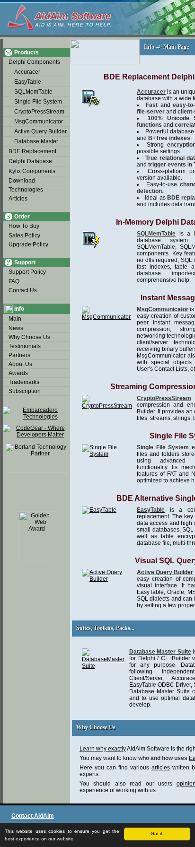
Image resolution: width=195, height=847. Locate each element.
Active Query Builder (40, 131)
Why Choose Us (29, 337)
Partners (19, 355)
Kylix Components (32, 171)
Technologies (26, 189)
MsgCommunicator (38, 121)
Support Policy (27, 272)
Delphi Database (30, 161)
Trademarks (24, 382)
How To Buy (24, 226)
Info (19, 309)
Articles (18, 198)
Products (26, 52)
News (16, 328)
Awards (18, 373)
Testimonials (25, 346)
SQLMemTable (33, 91)
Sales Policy (24, 235)
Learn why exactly (103, 748)
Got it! (157, 833)
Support (24, 262)
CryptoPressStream (39, 111)
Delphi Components (34, 62)
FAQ (14, 281)
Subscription (25, 391)
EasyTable (27, 82)
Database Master (36, 141)
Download (22, 180)
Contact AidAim (32, 815)
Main (15, 318)
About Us (20, 364)
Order (22, 216)
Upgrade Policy (28, 244)
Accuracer (27, 72)
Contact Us (23, 290)
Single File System (38, 101)
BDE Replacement (32, 151)
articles (160, 767)
